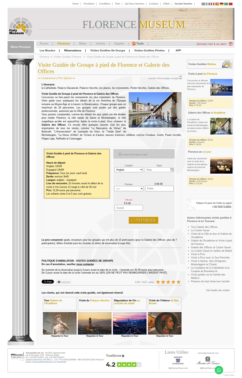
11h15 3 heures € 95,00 (201, 142)
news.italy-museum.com (208, 353)
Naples (119, 43)
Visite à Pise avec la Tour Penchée (210, 257)
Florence (63, 43)
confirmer (143, 220)
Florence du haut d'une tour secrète (210, 281)
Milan (83, 43)
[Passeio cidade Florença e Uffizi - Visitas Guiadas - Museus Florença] (226, 4)
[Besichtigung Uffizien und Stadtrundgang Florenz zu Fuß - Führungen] (221, 4)
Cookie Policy (229, 375)
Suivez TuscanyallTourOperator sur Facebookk (46, 362)
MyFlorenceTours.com (178, 368)
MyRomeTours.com (208, 368)
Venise (100, 43)
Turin (140, 43)
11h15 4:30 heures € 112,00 (201, 181)
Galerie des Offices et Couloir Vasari (211, 247)
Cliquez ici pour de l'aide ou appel (214, 203)
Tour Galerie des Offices (204, 227)
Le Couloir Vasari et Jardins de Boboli (211, 250)
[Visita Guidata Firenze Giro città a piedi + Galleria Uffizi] (208, 4)
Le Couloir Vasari (200, 230)
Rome (44, 43)
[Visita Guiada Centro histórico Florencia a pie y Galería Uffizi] (217, 4)
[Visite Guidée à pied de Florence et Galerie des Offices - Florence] (212, 4)
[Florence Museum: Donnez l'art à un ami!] (214, 43)
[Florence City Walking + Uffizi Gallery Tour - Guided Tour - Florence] (203, 4)
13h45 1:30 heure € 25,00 (201, 103)
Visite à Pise (198, 254)
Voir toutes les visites (218, 290)
